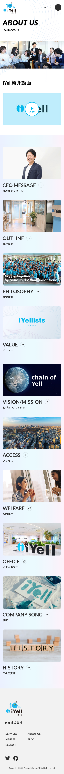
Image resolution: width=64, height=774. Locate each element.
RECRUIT (10, 745)
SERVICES (11, 734)
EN (50, 8)
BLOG (31, 739)
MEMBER (10, 739)
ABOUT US (34, 734)
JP (45, 8)
